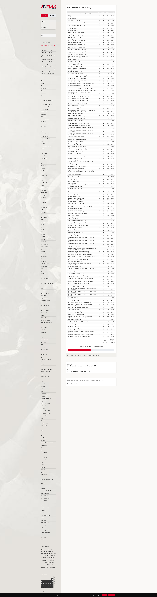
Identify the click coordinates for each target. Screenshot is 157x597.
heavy (52, 555)
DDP (42, 219)
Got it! (104, 595)
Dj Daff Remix (44, 241)
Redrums (43, 467)
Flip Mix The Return (45, 320)
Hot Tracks (43, 352)
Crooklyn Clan (44, 200)
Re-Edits (42, 464)
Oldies (42, 430)
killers (47, 557)
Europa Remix (44, 303)
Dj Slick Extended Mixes (46, 263)
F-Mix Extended (44, 312)
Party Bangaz (44, 437)
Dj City (42, 229)
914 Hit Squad (44, 93)
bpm (42, 151)
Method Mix (43, 406)
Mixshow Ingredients (45, 413)
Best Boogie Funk (44, 136)
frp (50, 555)
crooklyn (51, 553)
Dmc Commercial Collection (47, 283)
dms (45, 555)
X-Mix (42, 535)
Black (42, 141)
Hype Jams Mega (44, 354)
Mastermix (43, 393)
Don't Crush (43, 295)
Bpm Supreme (44, 153)
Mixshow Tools (44, 415)
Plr (41, 447)
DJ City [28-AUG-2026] (47, 52)
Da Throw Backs (44, 205)
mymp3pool (52, 559)
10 (41, 583)
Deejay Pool (82, 355)
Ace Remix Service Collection (47, 98)
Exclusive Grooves (45, 305)
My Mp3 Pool (44, 425)
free (48, 555)
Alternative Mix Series (46, 107)
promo (52, 560)
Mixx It (42, 418)
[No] (155, 595)
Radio (42, 462)
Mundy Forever (44, 423)
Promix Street (44, 457)
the (48, 564)
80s (41, 85)
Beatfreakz (43, 126)
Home (43, 21)
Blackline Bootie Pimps (46, 146)
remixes (51, 563)
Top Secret (43, 503)
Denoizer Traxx (44, 222)
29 (52, 587)
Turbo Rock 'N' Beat (45, 515)
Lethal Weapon (44, 379)
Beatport (43, 131)
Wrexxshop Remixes (45, 530)
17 (41, 585)
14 (50, 583)
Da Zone (42, 209)
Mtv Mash (43, 420)
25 (43, 587)
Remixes (43, 483)
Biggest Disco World (45, 138)
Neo (41, 428)
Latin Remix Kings (45, 376)
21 (50, 585)
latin (50, 557)
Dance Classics (44, 217)
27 (48, 587)
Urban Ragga (44, 525)
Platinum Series (44, 445)
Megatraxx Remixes (45, 403)
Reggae (42, 472)
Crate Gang (43, 197)
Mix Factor (43, 408)
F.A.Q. (43, 24)
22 (52, 585)
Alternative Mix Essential (46, 104)
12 (46, 583)
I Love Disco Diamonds (46, 359)
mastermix (45, 559)
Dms (42, 288)
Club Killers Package (45, 183)
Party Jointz (43, 440)
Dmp (42, 285)
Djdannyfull (43, 273)
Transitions (43, 513)
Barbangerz (43, 121)
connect (42, 553)
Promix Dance (44, 455)
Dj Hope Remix (44, 246)
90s (41, 90)
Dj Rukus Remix (44, 261)
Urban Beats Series (45, 522)
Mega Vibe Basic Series (46, 398)
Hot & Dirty (43, 347)
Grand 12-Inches (44, 339)
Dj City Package (44, 232)
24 (41, 587)
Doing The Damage (45, 293)
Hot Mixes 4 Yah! (44, 349)
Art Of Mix (43, 116)
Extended (43, 308)
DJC (41, 271)
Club (42, 178)
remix (47, 563)
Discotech (43, 224)
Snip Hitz (43, 488)
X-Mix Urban (43, 539)
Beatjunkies (43, 129)
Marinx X (43, 384)
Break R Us (43, 156)
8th (41, 549)
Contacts (43, 27)
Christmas (43, 168)
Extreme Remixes (45, 310)
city (47, 551)
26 (46, 587)
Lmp (42, 381)
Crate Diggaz (44, 195)
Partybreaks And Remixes (47, 442)
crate (47, 553)
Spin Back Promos (45, 493)
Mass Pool (43, 391)
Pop (41, 450)
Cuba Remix (43, 202)
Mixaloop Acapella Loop (46, 411)
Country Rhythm (44, 187)
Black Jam (43, 143)
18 (43, 585)
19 (46, 585)
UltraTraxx (43, 520)
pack (44, 560)
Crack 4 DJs (43, 190)
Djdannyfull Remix (45, 276)
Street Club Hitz (44, 495)
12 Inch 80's (43, 83)
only (42, 560)
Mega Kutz (43, 396)
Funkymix (43, 330)
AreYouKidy (43, 114)
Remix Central (44, 474)
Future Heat (43, 332)
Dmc (42, 281)
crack (45, 553)
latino (53, 557)
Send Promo (82, 380)
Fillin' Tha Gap (44, 317)
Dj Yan (42, 268)
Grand (42, 337)
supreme (45, 564)
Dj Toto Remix (44, 266)
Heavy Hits (43, 342)
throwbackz (51, 564)
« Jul (44, 591)
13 (48, 583)
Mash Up (43, 386)
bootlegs (42, 551)
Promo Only (43, 460)
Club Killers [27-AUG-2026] (48, 59)
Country (42, 185)
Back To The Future (45, 119)
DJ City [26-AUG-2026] (47, 61)
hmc (41, 557)
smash (42, 564)
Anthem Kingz (44, 111)
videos (48, 567)
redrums (42, 562)
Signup (52, 15)
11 (43, 583)
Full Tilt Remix (44, 327)
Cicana (42, 170)
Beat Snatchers (44, 124)
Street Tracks (44, 500)
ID (41, 361)
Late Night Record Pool (46, 371)
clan (49, 551)
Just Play (43, 364)
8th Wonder (43, 88)
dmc (42, 555)
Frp (41, 325)
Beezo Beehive (44, 133)
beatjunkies (52, 549)
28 (50, 587)
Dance (42, 214)
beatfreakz (47, 549)
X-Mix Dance (43, 537)
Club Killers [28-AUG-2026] (48, 64)
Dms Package (44, 290)
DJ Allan (42, 227)
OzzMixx (43, 435)
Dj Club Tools (44, 236)
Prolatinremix (44, 452)
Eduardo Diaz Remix (45, 300)
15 (52, 583)
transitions (43, 567)
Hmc (42, 344)
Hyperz (42, 357)
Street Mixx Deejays (45, 498)
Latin (42, 374)
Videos (42, 527)
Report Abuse (102, 380)
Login (44, 15)
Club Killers (43, 180)
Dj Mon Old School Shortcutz (47, 254)
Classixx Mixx (44, 175)
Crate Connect (44, 192)
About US (73, 380)
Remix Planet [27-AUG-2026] (48, 69)
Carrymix (43, 160)
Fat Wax (42, 315)
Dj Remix (43, 259)
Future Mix (43, 335)
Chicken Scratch (44, 165)
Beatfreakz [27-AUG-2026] (48, 74)
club (52, 551)
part (46, 560)
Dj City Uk (43, 234)
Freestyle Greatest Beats (46, 322)
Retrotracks (43, 486)
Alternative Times (45, 109)
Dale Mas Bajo (44, 212)
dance (55, 553)
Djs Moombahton (45, 278)
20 (48, 585)
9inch (42, 95)
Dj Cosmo (43, 239)
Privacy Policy (94, 380)
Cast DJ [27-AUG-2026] (47, 71)
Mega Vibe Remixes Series (47, 401)
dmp (43, 555)
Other (42, 433)
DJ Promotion (44, 256)
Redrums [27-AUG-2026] (47, 66)
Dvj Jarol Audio (44, 298)
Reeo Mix (43, 469)
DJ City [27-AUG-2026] (47, 50)
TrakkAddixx (44, 510)
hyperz (44, 557)
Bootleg (42, 148)
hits (54, 555)
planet (49, 560)
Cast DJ (42, 163)
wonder (53, 567)
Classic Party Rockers (45, 173)
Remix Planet (44, 477)
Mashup (42, 388)
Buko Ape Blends (44, 158)
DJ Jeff (42, 249)
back (43, 549)
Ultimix (42, 517)
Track (42, 505)
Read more (111, 595)
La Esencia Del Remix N (46, 369)
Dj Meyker (43, 251)
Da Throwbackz (44, 207)
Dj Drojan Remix (44, 244)
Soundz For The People (46, 490)
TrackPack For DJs (45, 508)
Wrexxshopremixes (45, 532)
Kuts (42, 366)
